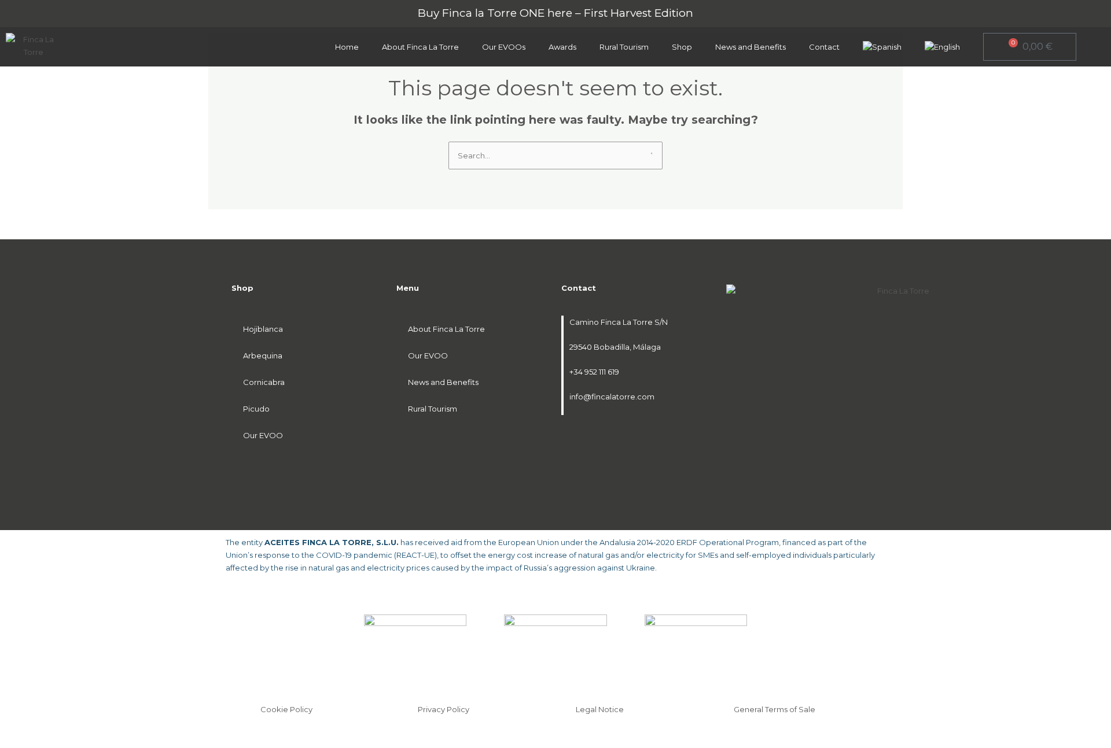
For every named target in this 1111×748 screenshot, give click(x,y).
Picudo (256, 408)
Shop (682, 46)
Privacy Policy (443, 709)
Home (347, 46)
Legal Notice (600, 709)
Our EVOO (263, 435)
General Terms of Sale (774, 709)
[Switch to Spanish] (882, 47)
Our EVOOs (503, 46)
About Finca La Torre (420, 46)
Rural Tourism (624, 46)
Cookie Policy (286, 709)
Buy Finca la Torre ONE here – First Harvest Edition (555, 13)
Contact (824, 46)
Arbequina (262, 355)
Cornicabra (264, 382)
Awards (562, 46)
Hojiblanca (263, 329)
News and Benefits (750, 46)
